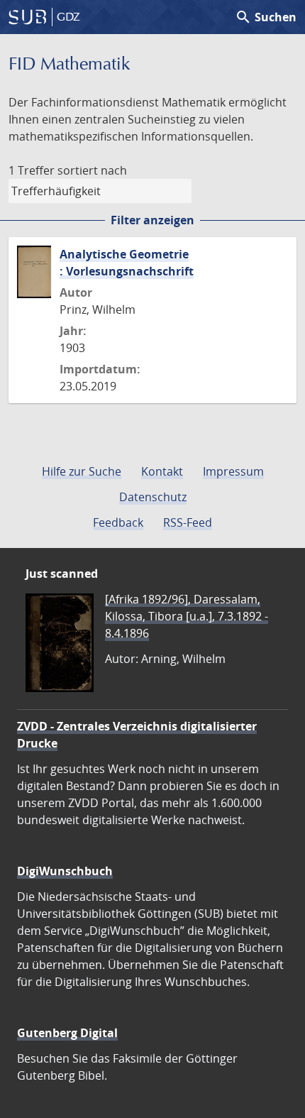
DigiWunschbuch (65, 871)
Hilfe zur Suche (81, 471)
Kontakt (162, 471)
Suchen (265, 17)
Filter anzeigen (152, 220)
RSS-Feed (187, 522)
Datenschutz (153, 497)
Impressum (233, 471)
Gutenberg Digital (67, 1033)
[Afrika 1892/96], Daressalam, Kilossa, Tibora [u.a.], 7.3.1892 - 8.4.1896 (186, 616)
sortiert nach (92, 170)
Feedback (118, 522)
